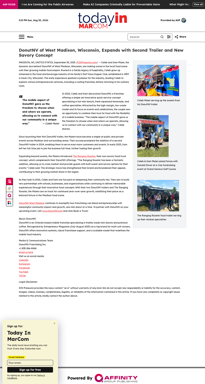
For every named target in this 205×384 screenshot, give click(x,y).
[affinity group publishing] (9, 195)
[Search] (162, 37)
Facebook (24, 267)
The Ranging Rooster (84, 156)
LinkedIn (23, 260)
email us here (26, 252)
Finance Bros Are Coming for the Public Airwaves (41, 4)
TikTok (22, 275)
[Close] (54, 323)
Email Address (16, 357)
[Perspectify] (9, 188)
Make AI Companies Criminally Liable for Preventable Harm (121, 4)
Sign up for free (30, 369)
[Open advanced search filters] (168, 37)
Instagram (24, 264)
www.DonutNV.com (52, 211)
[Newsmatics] (9, 202)
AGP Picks (9, 4)
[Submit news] (9, 181)
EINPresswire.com (87, 62)
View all (198, 4)
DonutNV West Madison (31, 203)
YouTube (23, 271)
